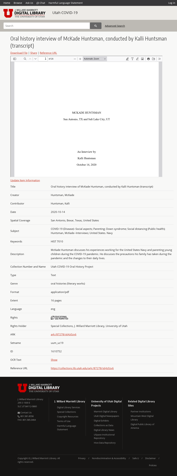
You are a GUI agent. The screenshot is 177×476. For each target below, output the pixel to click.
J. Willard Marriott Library (30, 399)
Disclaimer (150, 458)
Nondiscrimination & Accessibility (109, 458)
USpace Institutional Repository (104, 436)
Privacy (82, 458)
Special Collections (66, 411)
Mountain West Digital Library (142, 417)
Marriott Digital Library (105, 411)
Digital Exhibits (101, 420)
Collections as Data (103, 425)
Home (6, 2)
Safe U (135, 458)
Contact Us (26, 412)
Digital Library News (104, 429)
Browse (18, 2)
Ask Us (29, 2)
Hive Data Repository (105, 442)
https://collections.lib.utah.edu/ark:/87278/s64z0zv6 (82, 368)
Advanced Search (115, 25)
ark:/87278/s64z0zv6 (63, 334)
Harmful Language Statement (66, 2)
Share (33, 53)
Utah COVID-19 (65, 12)
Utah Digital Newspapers (106, 416)
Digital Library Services (68, 407)
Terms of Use (63, 421)
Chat (42, 2)
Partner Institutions (141, 411)
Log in (171, 2)
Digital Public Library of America (142, 426)
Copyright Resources (67, 416)
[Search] (95, 25)
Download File (18, 53)
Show (54, 359)
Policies (153, 465)
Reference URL (48, 53)
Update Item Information (25, 180)
